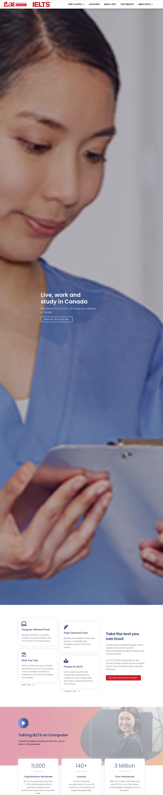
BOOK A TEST (110, 4)
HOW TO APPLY (75, 4)
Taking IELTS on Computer (43, 735)
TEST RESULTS (127, 4)
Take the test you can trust (122, 636)
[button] (79, 602)
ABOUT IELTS (144, 4)
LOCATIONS (94, 4)
